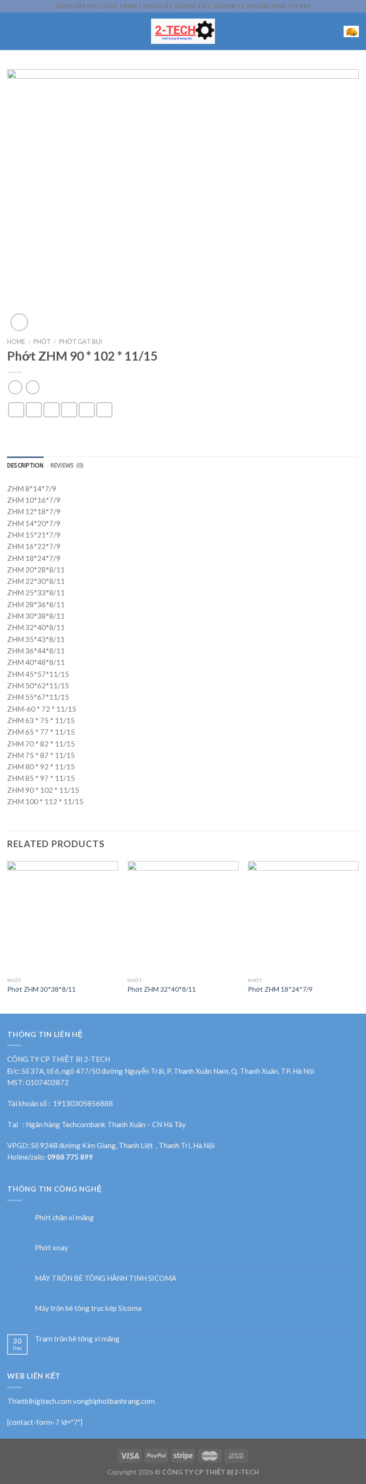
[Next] (358, 936)
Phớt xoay (51, 1247)
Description (25, 465)
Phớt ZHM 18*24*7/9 (280, 989)
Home (16, 341)
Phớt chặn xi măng (64, 1217)
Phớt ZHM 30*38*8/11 (41, 989)
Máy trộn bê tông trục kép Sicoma (88, 1308)
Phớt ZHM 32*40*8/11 (161, 989)
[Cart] (351, 31)
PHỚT (42, 341)
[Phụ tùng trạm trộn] (183, 31)
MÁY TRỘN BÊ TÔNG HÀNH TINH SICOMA (105, 1278)
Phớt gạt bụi (80, 341)
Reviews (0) (67, 465)
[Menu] (12, 31)
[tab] (25, 466)
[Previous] (7, 936)
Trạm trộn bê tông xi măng (77, 1338)
